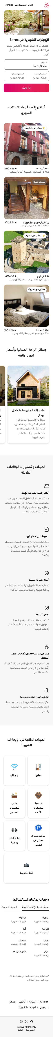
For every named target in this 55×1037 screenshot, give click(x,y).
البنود (20, 1029)
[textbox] (38, 78)
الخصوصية (30, 1029)
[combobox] (26, 66)
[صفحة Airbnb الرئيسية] (46, 5)
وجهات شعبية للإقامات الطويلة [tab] (35, 907)
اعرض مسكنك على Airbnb (19, 4)
